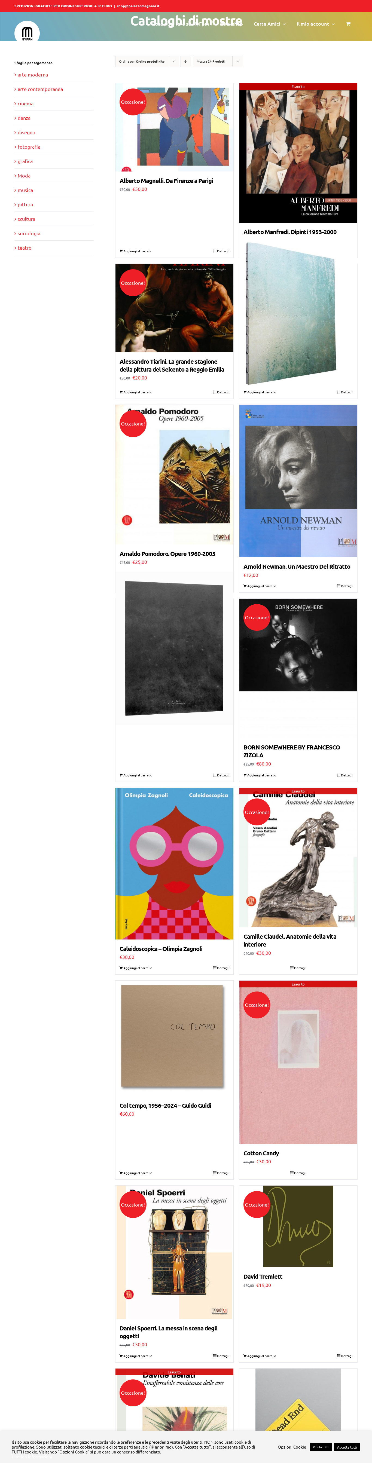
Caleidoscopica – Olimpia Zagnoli (161, 948)
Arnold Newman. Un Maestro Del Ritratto (296, 566)
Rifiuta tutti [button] (320, 1447)
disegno (26, 132)
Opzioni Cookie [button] (292, 1446)
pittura (25, 204)
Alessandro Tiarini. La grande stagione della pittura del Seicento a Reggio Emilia (172, 365)
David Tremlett (262, 1276)
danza (24, 118)
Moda (24, 175)
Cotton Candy (261, 1153)
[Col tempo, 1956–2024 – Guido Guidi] (174, 1038)
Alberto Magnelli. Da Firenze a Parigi (166, 180)
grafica (25, 161)
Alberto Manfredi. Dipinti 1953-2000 (290, 231)
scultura (26, 219)
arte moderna (33, 74)
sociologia (29, 233)
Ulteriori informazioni (32, 1456)
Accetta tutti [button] (347, 1447)
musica (25, 190)
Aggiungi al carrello (137, 251)
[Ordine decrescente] (186, 61)
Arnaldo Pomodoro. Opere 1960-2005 (167, 553)
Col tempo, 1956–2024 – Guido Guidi (165, 1105)
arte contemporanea (40, 89)
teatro (25, 247)
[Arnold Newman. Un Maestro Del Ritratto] (298, 481)
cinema (25, 103)
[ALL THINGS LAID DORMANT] (298, 313)
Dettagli (223, 251)
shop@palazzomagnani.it (138, 6)
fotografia (29, 146)
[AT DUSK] (174, 648)
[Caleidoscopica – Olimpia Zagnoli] (174, 863)
